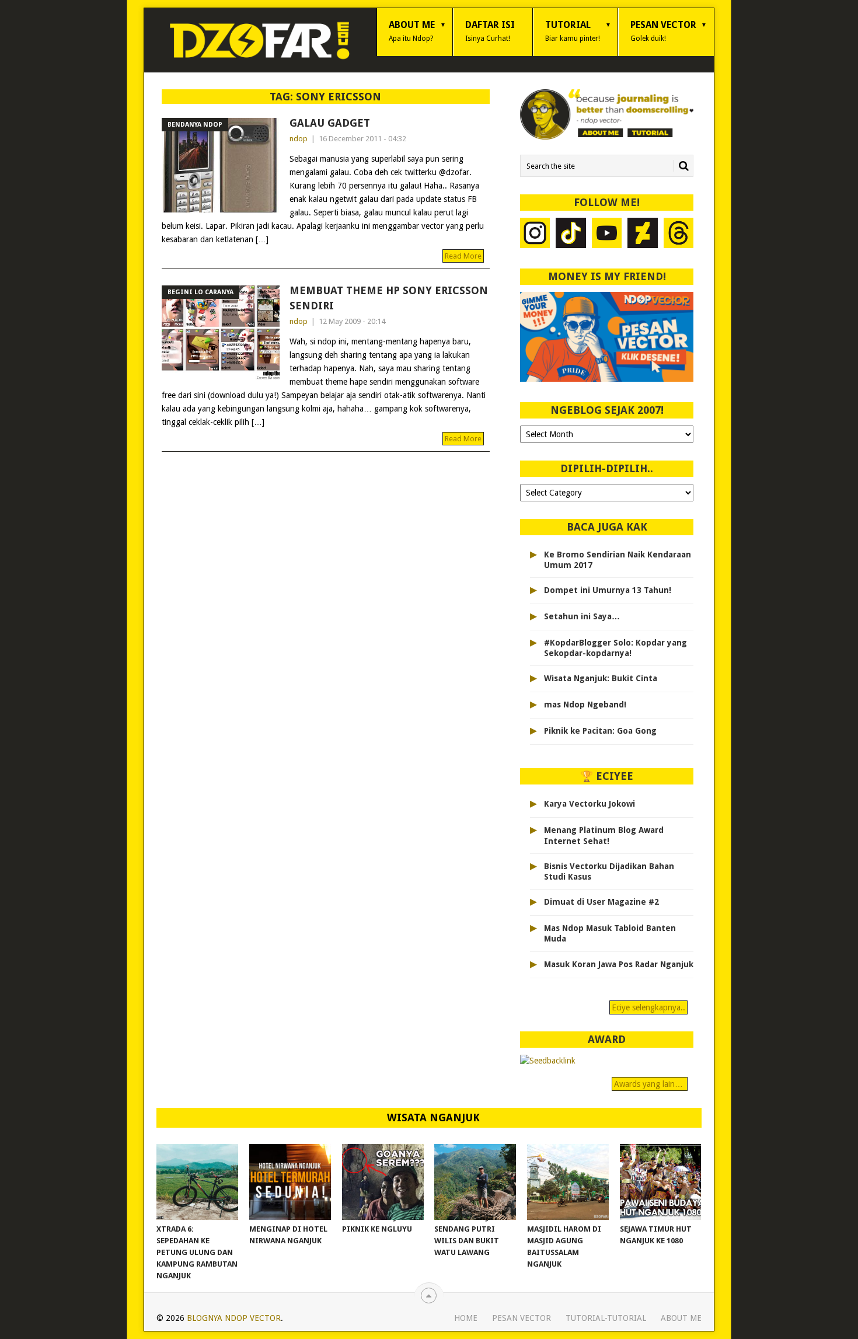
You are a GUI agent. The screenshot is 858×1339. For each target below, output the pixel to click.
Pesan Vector (663, 31)
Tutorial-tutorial (606, 1318)
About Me (412, 31)
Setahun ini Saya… (582, 616)
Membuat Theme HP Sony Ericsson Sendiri (389, 297)
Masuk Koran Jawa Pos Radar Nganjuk (618, 964)
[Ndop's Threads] (679, 234)
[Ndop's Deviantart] (642, 234)
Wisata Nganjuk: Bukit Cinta (600, 678)
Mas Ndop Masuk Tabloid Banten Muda (610, 933)
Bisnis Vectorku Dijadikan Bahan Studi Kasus (609, 871)
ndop (299, 138)
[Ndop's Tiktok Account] (571, 234)
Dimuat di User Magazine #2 (601, 901)
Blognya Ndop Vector (234, 1318)
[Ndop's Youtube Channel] (607, 234)
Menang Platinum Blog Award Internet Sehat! (604, 835)
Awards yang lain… (649, 1084)
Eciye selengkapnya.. (648, 1007)
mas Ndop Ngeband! (585, 704)
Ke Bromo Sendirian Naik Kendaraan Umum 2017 (617, 560)
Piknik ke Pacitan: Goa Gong (600, 730)
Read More (463, 256)
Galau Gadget (330, 123)
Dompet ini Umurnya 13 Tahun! (607, 590)
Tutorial (572, 31)
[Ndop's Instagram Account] (535, 234)
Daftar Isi (490, 31)
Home (465, 1318)
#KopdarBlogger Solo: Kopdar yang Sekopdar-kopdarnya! (615, 648)
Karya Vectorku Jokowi (589, 803)
